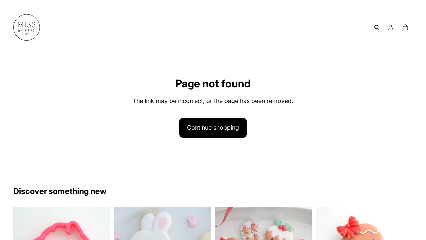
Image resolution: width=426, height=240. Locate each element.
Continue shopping (213, 127)
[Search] (376, 27)
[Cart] (405, 27)
